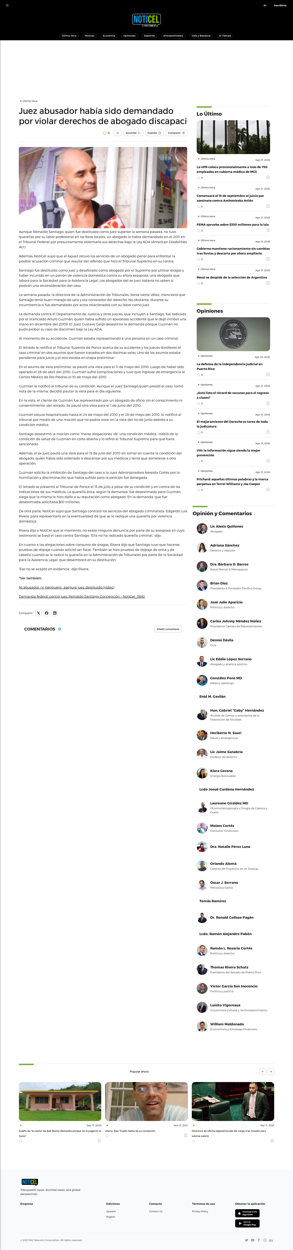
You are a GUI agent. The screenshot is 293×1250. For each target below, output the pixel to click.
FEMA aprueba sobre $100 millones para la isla (233, 224)
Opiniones (129, 35)
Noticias (89, 35)
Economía (109, 35)
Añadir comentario (168, 629)
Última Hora (69, 35)
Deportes (149, 35)
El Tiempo (225, 35)
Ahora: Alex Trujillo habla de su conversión (44, 1130)
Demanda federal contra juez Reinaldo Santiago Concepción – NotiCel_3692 (82, 596)
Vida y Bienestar (201, 35)
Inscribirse (280, 5)
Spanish (111, 1211)
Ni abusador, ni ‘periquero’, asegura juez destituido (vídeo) (66, 587)
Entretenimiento (173, 35)
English (110, 1216)
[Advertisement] (146, 65)
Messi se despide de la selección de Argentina (232, 277)
